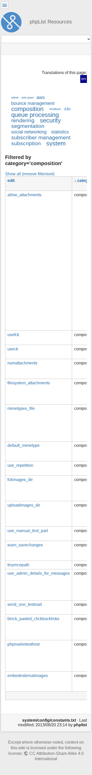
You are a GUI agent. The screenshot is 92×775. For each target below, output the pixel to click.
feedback (55, 108)
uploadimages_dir (23, 505)
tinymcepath (18, 565)
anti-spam (27, 97)
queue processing (35, 114)
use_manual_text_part (27, 530)
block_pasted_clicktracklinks (33, 619)
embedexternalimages (27, 675)
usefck (13, 335)
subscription (26, 143)
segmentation (27, 126)
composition (27, 108)
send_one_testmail (24, 604)
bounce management (32, 103)
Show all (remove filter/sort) (29, 173)
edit (11, 180)
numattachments (22, 363)
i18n (67, 109)
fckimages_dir (20, 479)
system (56, 143)
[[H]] (13, 21)
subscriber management (41, 137)
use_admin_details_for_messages (38, 573)
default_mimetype (23, 445)
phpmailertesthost (23, 644)
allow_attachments (24, 195)
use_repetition (20, 465)
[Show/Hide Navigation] (4, 5)
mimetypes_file (21, 408)
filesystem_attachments (28, 383)
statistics (60, 131)
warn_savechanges (25, 545)
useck (12, 349)
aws (41, 97)
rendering (22, 120)
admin (15, 97)
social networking (29, 131)
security (50, 120)
